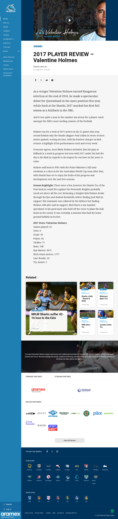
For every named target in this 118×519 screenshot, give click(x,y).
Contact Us (60, 513)
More (5, 51)
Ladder (6, 31)
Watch (6, 23)
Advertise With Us (71, 513)
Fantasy (7, 43)
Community (8, 39)
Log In (8, 509)
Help (54, 513)
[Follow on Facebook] (47, 451)
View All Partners (70, 440)
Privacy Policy (39, 513)
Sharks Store (8, 69)
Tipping (6, 47)
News (5, 19)
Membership (8, 61)
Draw (5, 27)
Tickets (6, 65)
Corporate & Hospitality (7, 74)
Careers (48, 513)
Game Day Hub (8, 57)
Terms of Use (29, 513)
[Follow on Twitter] (52, 451)
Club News (38, 46)
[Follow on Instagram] (57, 451)
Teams (6, 35)
